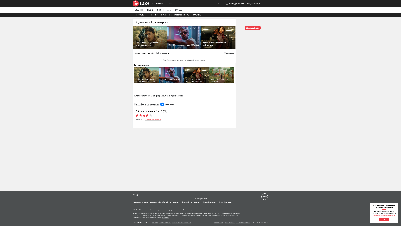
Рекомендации (141, 65)
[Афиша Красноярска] (141, 3)
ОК (384, 219)
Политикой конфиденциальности (384, 215)
